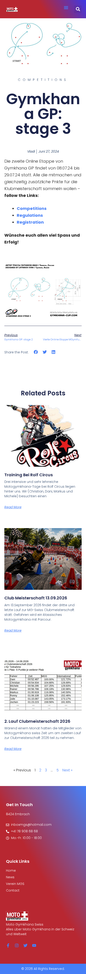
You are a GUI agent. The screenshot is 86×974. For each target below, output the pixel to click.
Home (11, 870)
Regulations (30, 215)
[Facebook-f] (8, 945)
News (10, 877)
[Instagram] (17, 945)
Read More (13, 507)
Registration (30, 222)
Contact (12, 890)
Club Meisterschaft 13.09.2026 (35, 598)
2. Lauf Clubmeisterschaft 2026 (37, 721)
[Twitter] (25, 945)
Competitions (32, 208)
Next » (67, 770)
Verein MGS (15, 883)
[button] (66, 7)
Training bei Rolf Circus (28, 475)
